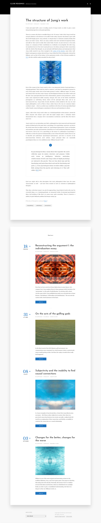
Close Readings (17, 4)
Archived (47, 316)
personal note (48, 205)
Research (37, 23)
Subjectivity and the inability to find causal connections (55, 372)
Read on (41, 302)
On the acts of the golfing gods (52, 314)
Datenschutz (69, 516)
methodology (39, 205)
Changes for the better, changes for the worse (55, 439)
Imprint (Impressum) (60, 516)
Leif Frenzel (30, 23)
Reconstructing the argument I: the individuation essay (54, 247)
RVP (37, 170)
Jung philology (30, 205)
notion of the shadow (59, 51)
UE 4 (27, 57)
